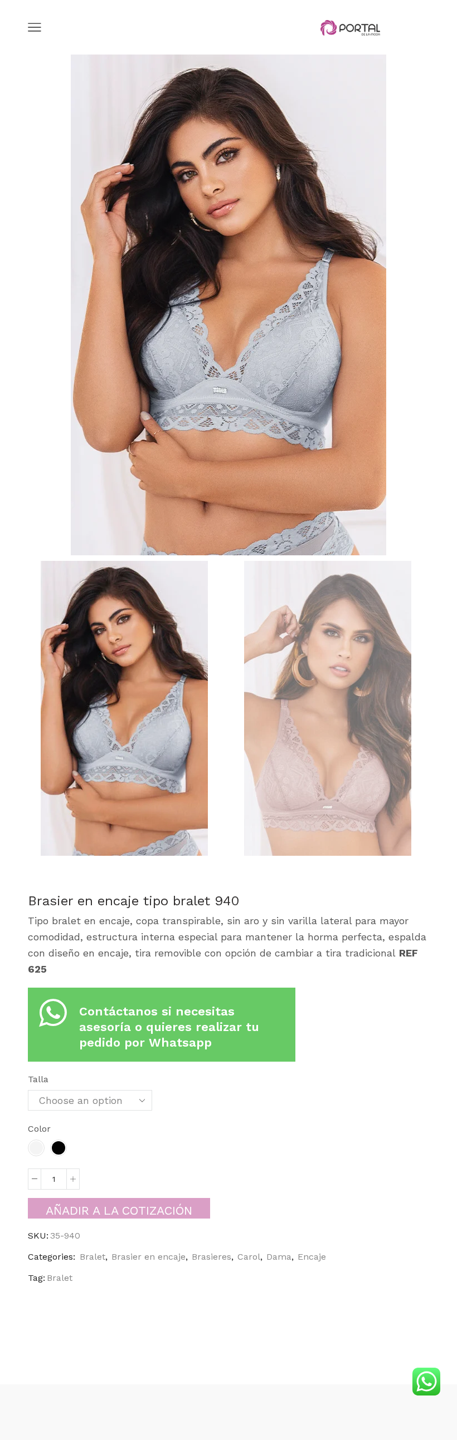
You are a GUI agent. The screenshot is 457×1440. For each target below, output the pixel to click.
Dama (278, 1256)
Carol (248, 1256)
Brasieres (211, 1256)
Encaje (312, 1256)
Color (39, 1128)
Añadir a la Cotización (119, 1210)
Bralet (92, 1256)
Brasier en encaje (148, 1256)
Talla (38, 1079)
